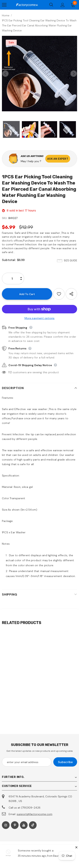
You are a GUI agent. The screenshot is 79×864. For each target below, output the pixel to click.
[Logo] (26, 5)
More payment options (40, 318)
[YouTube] (24, 825)
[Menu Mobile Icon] (4, 5)
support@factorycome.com (34, 814)
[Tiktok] (33, 825)
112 (10, 372)
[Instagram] (6, 825)
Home (5, 15)
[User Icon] (63, 5)
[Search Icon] (51, 5)
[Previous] (5, 73)
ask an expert (57, 158)
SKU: (5, 218)
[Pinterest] (15, 825)
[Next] (73, 73)
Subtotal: (9, 260)
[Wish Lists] (59, 294)
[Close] (76, 847)
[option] (39, 73)
